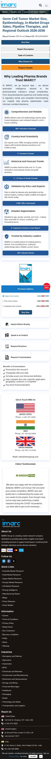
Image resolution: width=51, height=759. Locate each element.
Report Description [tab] (25, 49)
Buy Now (25, 42)
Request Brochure (19, 346)
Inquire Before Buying (20, 324)
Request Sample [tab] (25, 68)
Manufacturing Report (11, 594)
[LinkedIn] (4, 561)
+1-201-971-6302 (11, 723)
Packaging (7, 694)
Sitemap (6, 646)
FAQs (5, 638)
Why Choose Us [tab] (25, 61)
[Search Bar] (40, 5)
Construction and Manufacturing (15, 675)
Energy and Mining (10, 683)
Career (5, 616)
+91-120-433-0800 (11, 749)
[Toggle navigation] (46, 5)
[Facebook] (9, 561)
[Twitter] (14, 561)
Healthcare (7, 690)
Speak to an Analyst (19, 335)
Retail (5, 698)
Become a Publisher (11, 635)
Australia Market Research (13, 571)
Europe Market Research (13, 582)
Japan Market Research (12, 579)
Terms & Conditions (10, 619)
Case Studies (8, 605)
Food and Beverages (11, 687)
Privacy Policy (14, 756)
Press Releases (9, 601)
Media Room (8, 627)
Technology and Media (12, 702)
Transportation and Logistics (14, 706)
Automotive (7, 664)
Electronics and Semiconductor (15, 679)
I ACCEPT (33, 756)
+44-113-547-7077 (12, 736)
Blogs (5, 598)
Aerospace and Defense (12, 656)
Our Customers (9, 631)
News (5, 642)
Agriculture (7, 660)
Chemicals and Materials (12, 671)
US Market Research (11, 586)
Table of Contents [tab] (25, 55)
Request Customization (21, 357)
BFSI (5, 668)
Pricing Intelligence (10, 590)
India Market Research (12, 575)
